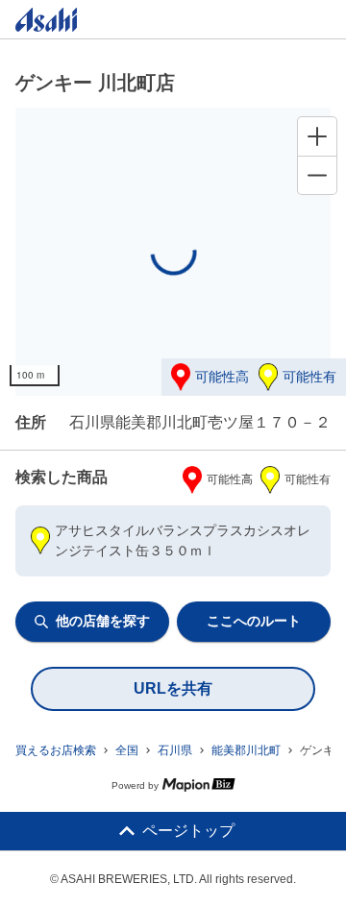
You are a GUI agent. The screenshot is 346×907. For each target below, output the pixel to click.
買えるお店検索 (55, 750)
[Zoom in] (317, 136)
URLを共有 (173, 688)
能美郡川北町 (246, 750)
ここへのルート (254, 620)
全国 (126, 750)
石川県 (175, 750)
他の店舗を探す (103, 620)
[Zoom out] (317, 175)
